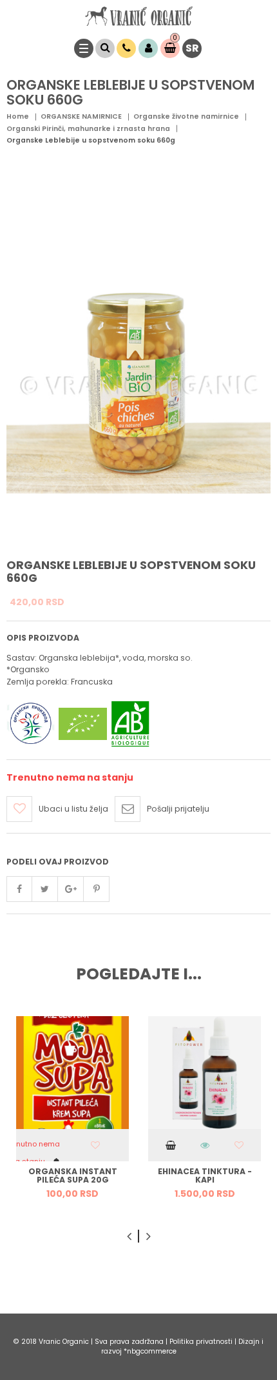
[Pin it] (97, 889)
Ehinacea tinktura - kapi (205, 1176)
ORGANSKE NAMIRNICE (81, 116)
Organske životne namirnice (186, 116)
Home (17, 116)
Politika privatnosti (201, 1341)
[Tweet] (45, 889)
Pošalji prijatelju (178, 808)
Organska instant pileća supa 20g (72, 1176)
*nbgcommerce (150, 1351)
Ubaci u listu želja (73, 808)
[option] (72, 1112)
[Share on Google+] (71, 889)
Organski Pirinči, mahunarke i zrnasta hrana (88, 129)
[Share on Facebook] (19, 889)
